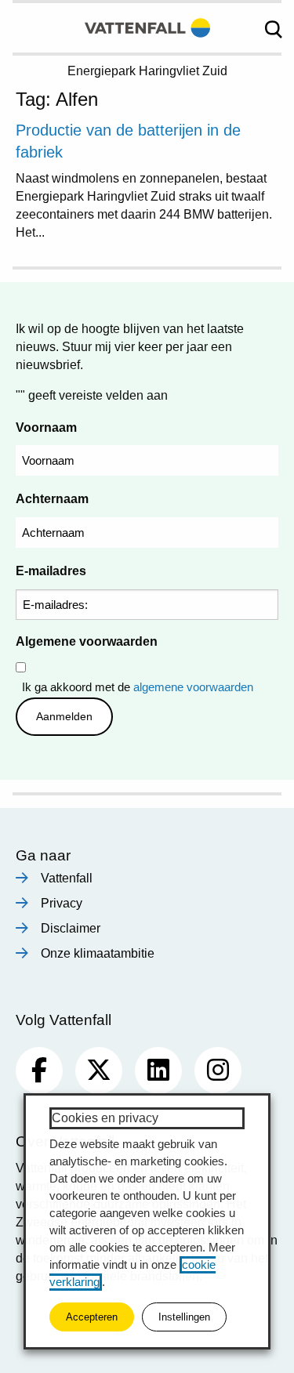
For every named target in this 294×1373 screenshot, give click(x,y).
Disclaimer (70, 928)
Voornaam (46, 427)
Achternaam (52, 498)
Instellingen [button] (184, 1317)
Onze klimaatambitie (97, 953)
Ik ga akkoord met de (137, 687)
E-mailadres (51, 571)
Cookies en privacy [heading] (105, 1118)
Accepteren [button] (92, 1317)
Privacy (61, 903)
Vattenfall (67, 878)
